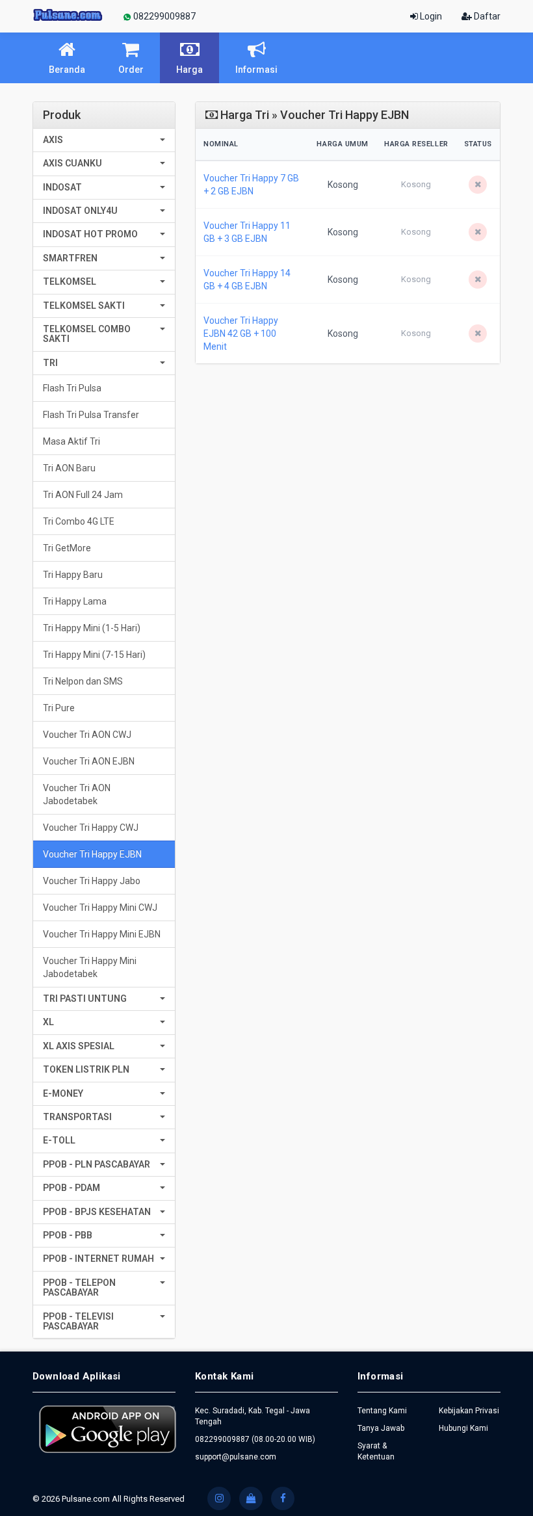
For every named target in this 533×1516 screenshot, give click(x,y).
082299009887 (163, 16)
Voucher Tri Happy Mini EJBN (102, 934)
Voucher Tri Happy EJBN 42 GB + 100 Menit (240, 333)
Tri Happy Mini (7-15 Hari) (94, 654)
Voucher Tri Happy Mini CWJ (100, 907)
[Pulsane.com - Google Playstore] (107, 1428)
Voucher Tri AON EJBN (89, 761)
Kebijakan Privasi (469, 1410)
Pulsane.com (87, 1499)
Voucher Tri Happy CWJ (90, 827)
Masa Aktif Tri (71, 441)
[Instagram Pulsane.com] (219, 1498)
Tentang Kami (382, 1410)
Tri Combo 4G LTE (78, 521)
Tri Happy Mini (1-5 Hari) (91, 628)
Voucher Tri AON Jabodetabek (76, 794)
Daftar (486, 16)
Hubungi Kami (463, 1428)
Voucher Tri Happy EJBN (92, 854)
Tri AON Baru (69, 468)
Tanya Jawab (381, 1428)
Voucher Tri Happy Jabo (91, 881)
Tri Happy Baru (73, 574)
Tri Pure (59, 708)
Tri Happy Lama (75, 601)
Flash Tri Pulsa (72, 388)
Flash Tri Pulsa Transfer (91, 415)
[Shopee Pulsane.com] (251, 1498)
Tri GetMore (67, 548)
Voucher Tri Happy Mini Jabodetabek (89, 967)
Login (430, 16)
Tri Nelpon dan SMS (83, 681)
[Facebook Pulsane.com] (282, 1498)
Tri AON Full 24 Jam (83, 495)
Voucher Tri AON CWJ (87, 734)
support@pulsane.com (235, 1456)
